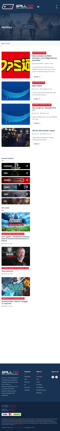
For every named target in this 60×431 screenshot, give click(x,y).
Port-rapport (16, 233)
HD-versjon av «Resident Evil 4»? (44, 108)
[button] (38, 6)
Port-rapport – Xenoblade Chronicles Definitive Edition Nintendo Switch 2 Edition (16, 238)
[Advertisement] (16, 320)
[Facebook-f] (56, 7)
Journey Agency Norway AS (19, 427)
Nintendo (36, 104)
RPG (22, 233)
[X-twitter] (56, 5)
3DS (37, 379)
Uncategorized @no (39, 52)
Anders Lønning (11, 405)
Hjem (3, 43)
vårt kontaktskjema (19, 424)
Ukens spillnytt (7, 271)
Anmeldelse (6, 298)
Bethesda (39, 393)
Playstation (37, 82)
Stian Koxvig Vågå (13, 406)
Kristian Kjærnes (10, 409)
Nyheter (11, 268)
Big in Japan (37, 85)
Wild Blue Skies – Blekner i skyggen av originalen (15, 302)
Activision (39, 384)
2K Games (39, 376)
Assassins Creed (41, 390)
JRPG (3, 233)
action (38, 382)
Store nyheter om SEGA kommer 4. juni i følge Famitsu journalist (44, 57)
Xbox (42, 82)
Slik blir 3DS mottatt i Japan (43, 130)
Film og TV (27, 387)
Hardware (27, 390)
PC (15, 268)
